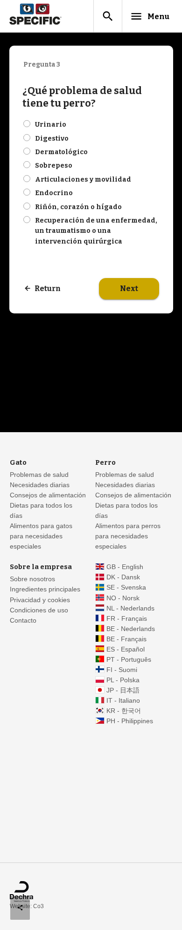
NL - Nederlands (130, 608)
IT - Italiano (123, 700)
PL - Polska (123, 680)
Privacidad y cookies (40, 600)
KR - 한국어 (123, 710)
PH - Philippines (129, 721)
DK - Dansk (123, 577)
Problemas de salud (39, 474)
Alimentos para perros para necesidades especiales (128, 536)
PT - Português (128, 659)
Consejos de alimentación (48, 495)
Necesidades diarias (40, 485)
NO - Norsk (123, 598)
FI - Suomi (121, 669)
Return (48, 288)
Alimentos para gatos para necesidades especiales (41, 536)
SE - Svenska (126, 587)
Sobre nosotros (32, 579)
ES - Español (125, 649)
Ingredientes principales (45, 589)
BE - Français (126, 639)
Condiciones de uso (39, 610)
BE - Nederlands (130, 628)
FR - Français (126, 618)
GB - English (124, 566)
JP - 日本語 (123, 690)
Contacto (23, 620)
